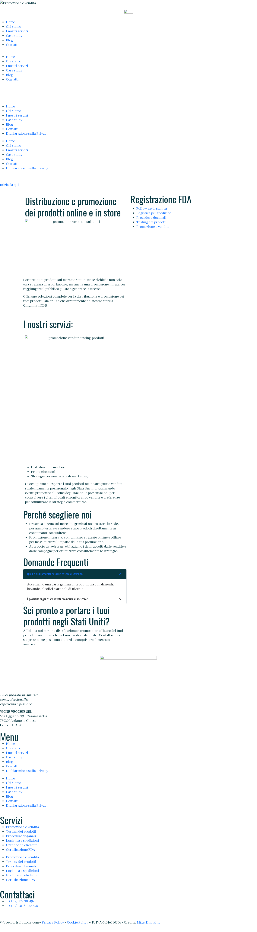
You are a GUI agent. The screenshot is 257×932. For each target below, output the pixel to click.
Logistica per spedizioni (154, 213)
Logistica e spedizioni (22, 840)
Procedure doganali (151, 217)
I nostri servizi (17, 31)
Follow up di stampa (151, 208)
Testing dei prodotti (151, 222)
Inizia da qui (9, 184)
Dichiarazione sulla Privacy (27, 770)
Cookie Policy (77, 922)
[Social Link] (1, 913)
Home (10, 22)
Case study (14, 35)
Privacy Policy (53, 922)
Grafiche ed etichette (21, 845)
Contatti (12, 44)
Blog (9, 40)
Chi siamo (13, 26)
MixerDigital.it (148, 922)
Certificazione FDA (20, 849)
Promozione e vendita (152, 226)
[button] (128, 52)
